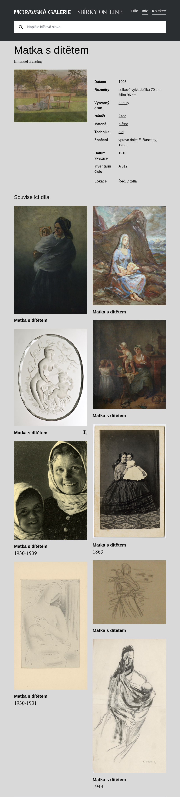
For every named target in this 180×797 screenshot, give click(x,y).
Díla (134, 11)
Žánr (122, 116)
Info (145, 11)
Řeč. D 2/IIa (128, 181)
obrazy (124, 103)
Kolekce (159, 11)
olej (121, 132)
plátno (123, 124)
